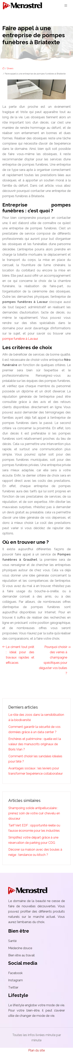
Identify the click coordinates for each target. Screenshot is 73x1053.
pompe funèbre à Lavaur (20, 339)
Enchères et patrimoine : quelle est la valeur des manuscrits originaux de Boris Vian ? (34, 744)
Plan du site (36, 1050)
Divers (10, 68)
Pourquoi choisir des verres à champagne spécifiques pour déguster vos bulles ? (53, 660)
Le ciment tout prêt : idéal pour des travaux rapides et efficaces (20, 655)
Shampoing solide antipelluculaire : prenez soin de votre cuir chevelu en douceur (34, 813)
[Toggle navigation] (66, 5)
